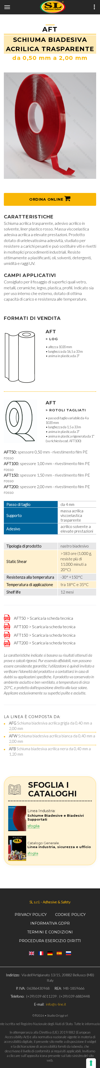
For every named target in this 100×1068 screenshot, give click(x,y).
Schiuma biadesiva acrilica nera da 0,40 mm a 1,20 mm (50, 751)
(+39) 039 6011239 (41, 996)
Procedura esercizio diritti (50, 941)
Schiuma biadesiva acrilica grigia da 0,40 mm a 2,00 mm (50, 726)
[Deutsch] (50, 953)
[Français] (40, 953)
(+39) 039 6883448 (74, 996)
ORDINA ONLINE (47, 199)
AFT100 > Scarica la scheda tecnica (43, 626)
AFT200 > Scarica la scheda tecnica (43, 642)
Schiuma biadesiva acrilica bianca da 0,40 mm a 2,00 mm (52, 738)
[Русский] (68, 953)
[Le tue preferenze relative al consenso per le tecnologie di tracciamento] (91, 1063)
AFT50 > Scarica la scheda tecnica (42, 617)
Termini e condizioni (50, 932)
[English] (31, 953)
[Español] (59, 953)
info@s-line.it (56, 1004)
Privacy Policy (31, 914)
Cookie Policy (70, 914)
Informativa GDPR (50, 923)
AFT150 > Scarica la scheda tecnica (43, 634)
